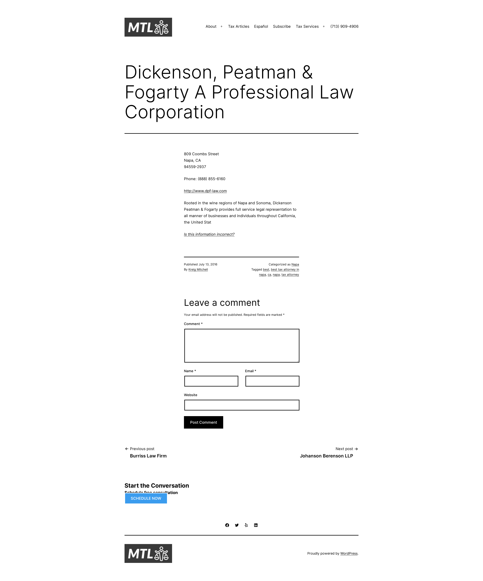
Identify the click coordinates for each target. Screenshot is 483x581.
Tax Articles (238, 26)
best (266, 269)
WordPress (349, 553)
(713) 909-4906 (344, 26)
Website (190, 395)
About (211, 26)
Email (250, 371)
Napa (295, 264)
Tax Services (307, 26)
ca (269, 274)
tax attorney (290, 274)
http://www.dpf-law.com (205, 191)
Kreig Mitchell (198, 269)
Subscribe (282, 26)
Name (190, 371)
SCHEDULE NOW (146, 498)
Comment (193, 324)
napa (276, 274)
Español (261, 26)
